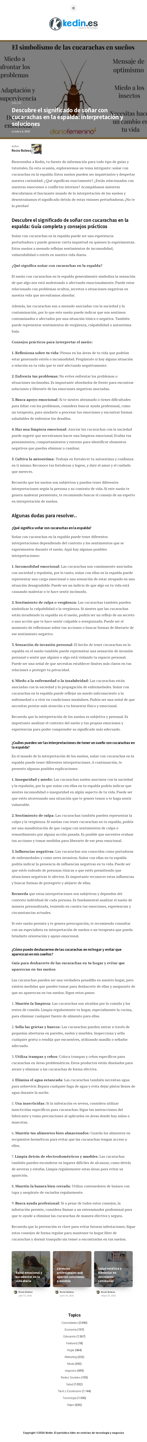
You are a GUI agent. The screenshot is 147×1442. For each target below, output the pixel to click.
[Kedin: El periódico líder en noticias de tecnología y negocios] (73, 33)
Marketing (71, 1357)
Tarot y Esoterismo (69, 1391)
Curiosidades (69, 1323)
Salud (16, 103)
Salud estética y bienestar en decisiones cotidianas (110, 1274)
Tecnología (70, 1398)
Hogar (70, 1350)
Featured (71, 1343)
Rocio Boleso (21, 150)
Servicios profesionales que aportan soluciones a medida (70, 1274)
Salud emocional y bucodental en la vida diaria (29, 1277)
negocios (70, 1371)
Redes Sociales (70, 1377)
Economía (71, 1330)
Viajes (70, 1405)
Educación (69, 1336)
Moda (70, 1364)
